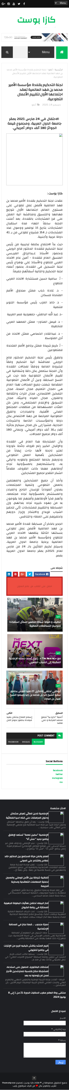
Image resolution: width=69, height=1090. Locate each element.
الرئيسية (59, 70)
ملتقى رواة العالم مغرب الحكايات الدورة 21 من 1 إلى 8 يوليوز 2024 (37, 994)
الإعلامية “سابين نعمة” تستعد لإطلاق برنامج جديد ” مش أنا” (28, 837)
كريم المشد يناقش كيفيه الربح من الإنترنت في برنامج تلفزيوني (26, 947)
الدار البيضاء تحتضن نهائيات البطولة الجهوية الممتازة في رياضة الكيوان (26, 905)
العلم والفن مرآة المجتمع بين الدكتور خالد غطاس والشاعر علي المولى (26, 858)
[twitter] (19, 4)
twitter (59, 774)
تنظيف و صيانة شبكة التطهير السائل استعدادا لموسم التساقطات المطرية (35, 624)
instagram (57, 778)
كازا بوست (36, 20)
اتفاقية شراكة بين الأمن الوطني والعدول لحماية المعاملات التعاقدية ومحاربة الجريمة (27, 881)
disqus (26, 742)
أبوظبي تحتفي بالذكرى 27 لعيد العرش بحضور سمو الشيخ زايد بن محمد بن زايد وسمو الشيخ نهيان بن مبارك (35, 695)
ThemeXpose (9, 1083)
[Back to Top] (34, 1078)
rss (61, 782)
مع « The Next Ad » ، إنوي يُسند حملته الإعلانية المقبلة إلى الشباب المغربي (35, 660)
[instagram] (9, 4)
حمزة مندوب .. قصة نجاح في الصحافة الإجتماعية (28, 926)
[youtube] (14, 4)
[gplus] (3, 4)
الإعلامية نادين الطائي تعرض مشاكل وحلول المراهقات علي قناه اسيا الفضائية (27, 815)
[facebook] (24, 4)
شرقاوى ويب (19, 1086)
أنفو (50, 70)
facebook (13, 742)
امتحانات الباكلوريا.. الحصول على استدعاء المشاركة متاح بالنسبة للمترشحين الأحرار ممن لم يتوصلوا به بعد (27, 971)
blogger (38, 742)
